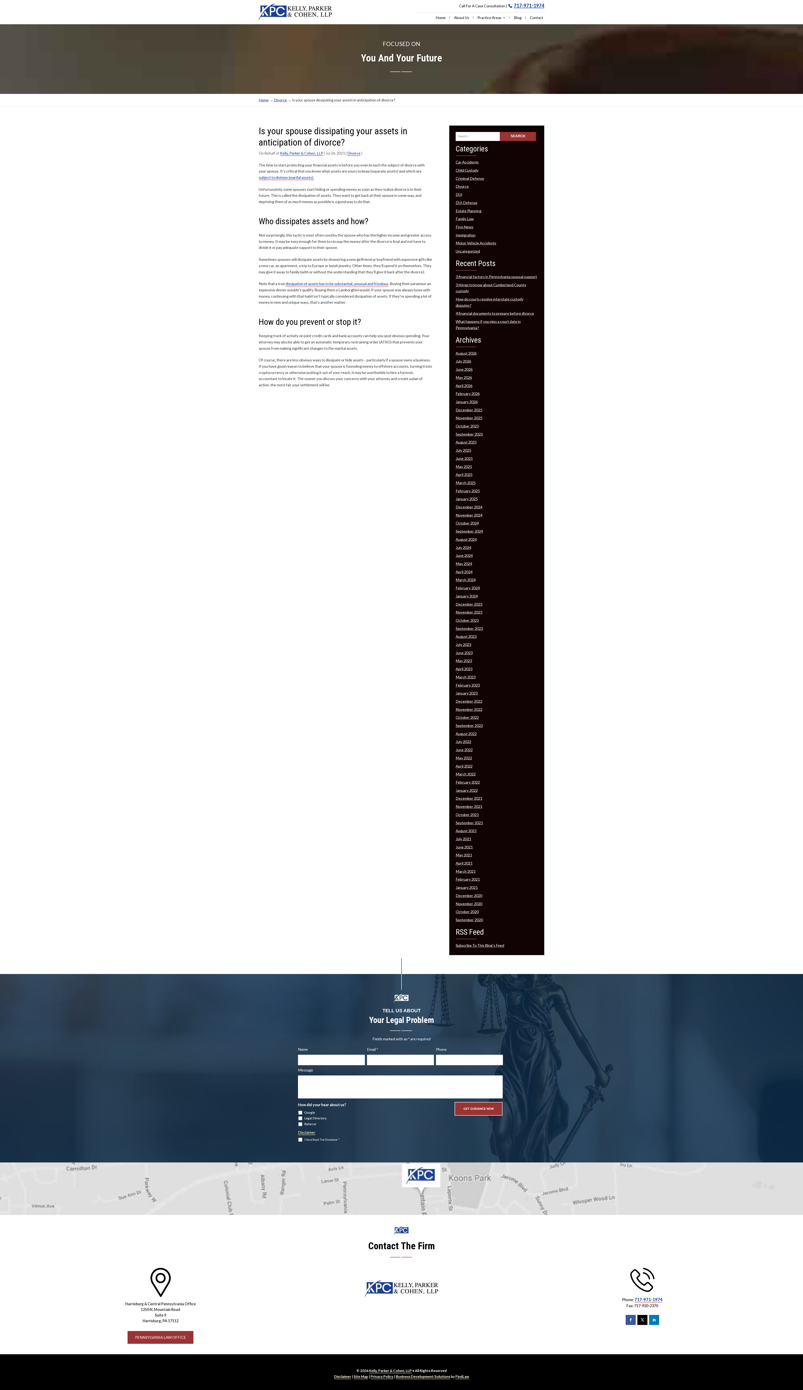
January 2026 (467, 401)
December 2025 (469, 410)
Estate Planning (468, 211)
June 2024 (464, 555)
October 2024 (467, 523)
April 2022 (464, 766)
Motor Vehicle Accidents (476, 243)
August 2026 (466, 353)
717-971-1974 (529, 5)
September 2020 (469, 920)
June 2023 (464, 652)
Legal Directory (315, 1118)
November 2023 (469, 612)
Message (305, 1070)
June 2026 (464, 369)
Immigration (466, 235)
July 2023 (463, 644)
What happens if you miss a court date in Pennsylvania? (488, 324)
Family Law (465, 218)
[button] (795, 1359)
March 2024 (466, 579)
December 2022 (469, 701)
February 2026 (468, 393)
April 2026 (464, 385)
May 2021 (464, 855)
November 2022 (469, 709)
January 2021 (467, 887)
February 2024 (468, 588)
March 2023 (466, 677)
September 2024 (469, 531)
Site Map (361, 1376)
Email (372, 1049)
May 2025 (464, 466)
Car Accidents (467, 162)
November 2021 (469, 806)
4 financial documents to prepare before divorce (495, 313)
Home (441, 18)
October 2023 (467, 620)
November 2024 (469, 515)
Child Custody (467, 170)
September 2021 (469, 822)
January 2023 (467, 693)
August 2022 (466, 733)
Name (303, 1049)
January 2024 (467, 596)
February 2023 (468, 685)
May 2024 (464, 563)
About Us (461, 18)
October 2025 (467, 426)
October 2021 (467, 814)
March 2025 (466, 482)
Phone (441, 1049)
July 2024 (463, 547)
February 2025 (468, 491)
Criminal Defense (470, 178)
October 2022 (467, 717)
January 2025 (467, 499)
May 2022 (464, 758)
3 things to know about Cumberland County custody (491, 288)
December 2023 (469, 604)
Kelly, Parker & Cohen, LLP (301, 153)
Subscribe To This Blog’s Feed (480, 945)
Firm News (464, 227)
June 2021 (464, 847)
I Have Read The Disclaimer (321, 1139)
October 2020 (467, 911)
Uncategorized (468, 251)
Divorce (354, 153)
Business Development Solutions (423, 1376)
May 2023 (464, 660)
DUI (459, 194)
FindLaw (462, 1376)
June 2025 (464, 458)
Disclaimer (306, 1132)
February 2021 (468, 879)
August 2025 (466, 442)
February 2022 (468, 782)
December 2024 (469, 507)
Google (309, 1112)
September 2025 (469, 434)
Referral (310, 1124)
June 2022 (464, 749)
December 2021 (469, 798)
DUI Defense (466, 202)
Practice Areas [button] (489, 18)
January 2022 (467, 790)
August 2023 (466, 636)
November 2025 (469, 418)
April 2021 (464, 863)
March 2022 (466, 774)
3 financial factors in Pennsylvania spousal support (496, 276)
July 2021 (463, 839)
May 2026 (464, 377)
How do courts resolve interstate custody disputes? (489, 302)
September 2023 (469, 628)
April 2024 (464, 572)
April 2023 (464, 669)
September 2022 (469, 725)
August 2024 (466, 539)
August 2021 (466, 830)
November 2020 (469, 903)
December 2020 (469, 895)
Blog (518, 18)
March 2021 (466, 871)
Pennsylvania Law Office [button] (160, 1337)
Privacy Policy (382, 1376)
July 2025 (463, 450)
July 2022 (463, 741)
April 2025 (464, 474)
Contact (536, 18)
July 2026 (463, 361)
